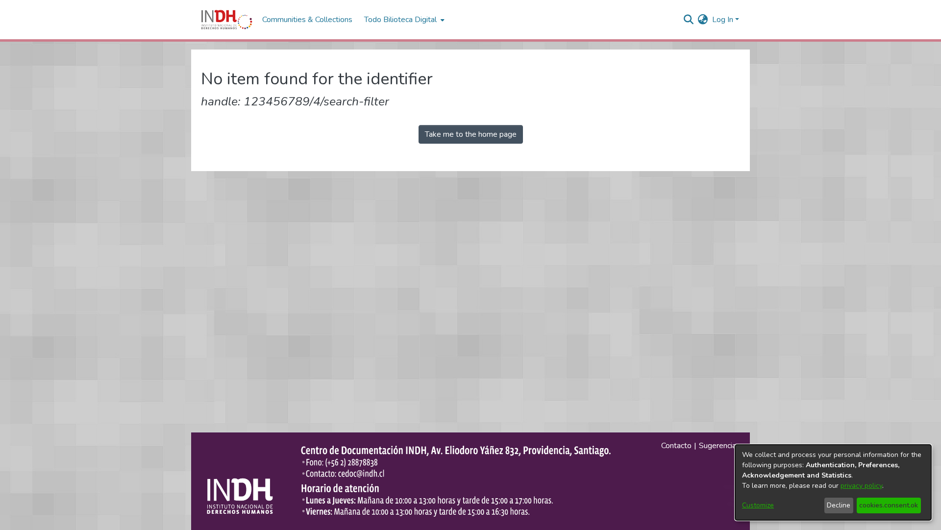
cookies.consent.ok (888, 505)
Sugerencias (719, 445)
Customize (758, 505)
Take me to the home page (471, 134)
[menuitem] (703, 19)
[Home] (226, 19)
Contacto (676, 445)
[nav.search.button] (689, 19)
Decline (838, 505)
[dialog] (833, 482)
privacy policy (861, 485)
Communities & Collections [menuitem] (307, 19)
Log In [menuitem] (722, 19)
